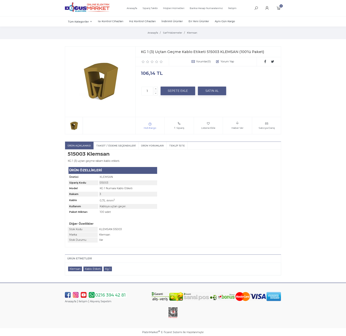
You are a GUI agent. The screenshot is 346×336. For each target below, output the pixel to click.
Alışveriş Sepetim (100, 301)
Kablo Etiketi (93, 269)
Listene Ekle (208, 127)
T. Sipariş (179, 127)
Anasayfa (70, 301)
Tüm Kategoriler (78, 21)
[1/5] (143, 62)
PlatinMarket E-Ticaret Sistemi (162, 332)
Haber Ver (237, 127)
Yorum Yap (227, 61)
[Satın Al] (212, 91)
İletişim (83, 301)
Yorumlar (203, 61)
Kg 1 (107, 269)
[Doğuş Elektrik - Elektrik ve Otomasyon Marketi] (87, 13)
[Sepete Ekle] (178, 91)
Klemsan (75, 269)
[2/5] (145, 62)
